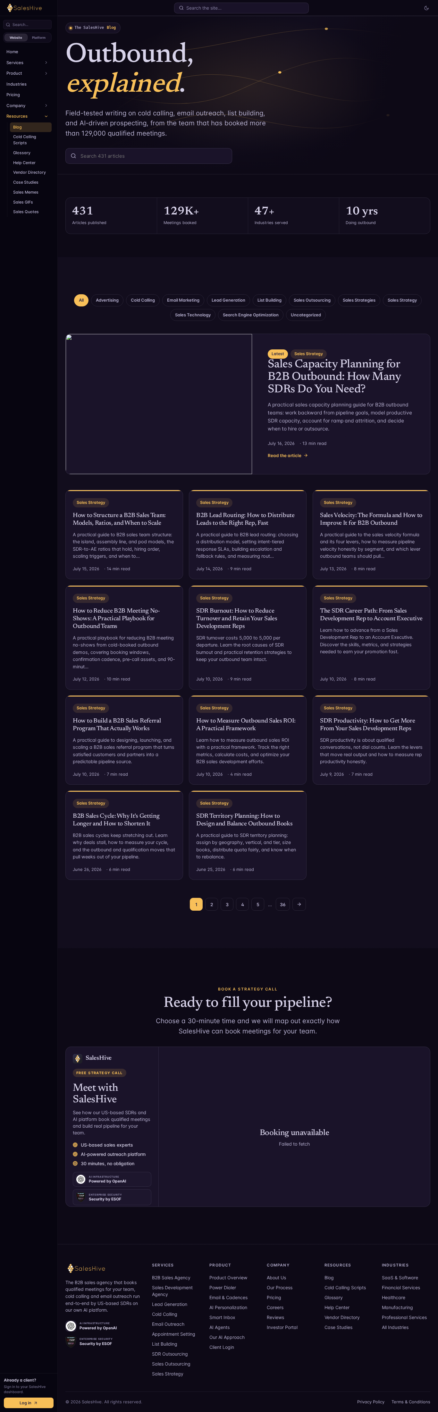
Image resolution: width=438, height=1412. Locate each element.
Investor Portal (282, 1327)
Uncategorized (306, 314)
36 (283, 904)
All (81, 300)
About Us (276, 1277)
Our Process (279, 1287)
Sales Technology (193, 314)
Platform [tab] (39, 37)
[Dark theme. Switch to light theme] (426, 8)
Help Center (24, 162)
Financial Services (401, 1287)
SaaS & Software (400, 1277)
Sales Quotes (26, 211)
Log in (25, 1402)
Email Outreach (168, 1324)
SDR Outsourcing (170, 1354)
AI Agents (219, 1327)
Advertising (107, 300)
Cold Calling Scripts (24, 139)
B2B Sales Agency (171, 1277)
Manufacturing (397, 1307)
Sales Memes (25, 192)
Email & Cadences (228, 1297)
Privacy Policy (370, 1401)
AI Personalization (228, 1307)
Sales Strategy (402, 300)
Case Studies (25, 182)
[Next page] (299, 904)
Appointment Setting (173, 1334)
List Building (269, 300)
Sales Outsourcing (312, 300)
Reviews (275, 1317)
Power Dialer (222, 1287)
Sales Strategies (359, 300)
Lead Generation (228, 300)
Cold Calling (143, 300)
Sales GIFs (23, 202)
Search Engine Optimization (251, 314)
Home (12, 51)
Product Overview (228, 1277)
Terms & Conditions (411, 1401)
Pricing (13, 94)
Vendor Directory (29, 172)
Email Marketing (183, 300)
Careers (275, 1307)
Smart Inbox (222, 1317)
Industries (16, 84)
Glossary (21, 152)
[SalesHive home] (104, 1268)
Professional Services (404, 1317)
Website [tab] (16, 37)
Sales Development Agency (172, 1291)
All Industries (395, 1327)
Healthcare (393, 1297)
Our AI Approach (227, 1337)
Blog (17, 127)
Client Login (221, 1347)
